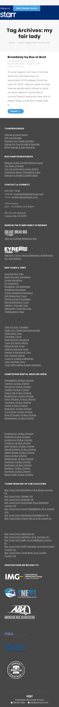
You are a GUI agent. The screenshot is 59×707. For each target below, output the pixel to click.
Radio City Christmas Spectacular (22, 330)
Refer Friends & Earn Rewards (20, 147)
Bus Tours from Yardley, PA (19, 496)
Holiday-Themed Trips (16, 305)
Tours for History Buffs (16, 343)
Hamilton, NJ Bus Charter (18, 471)
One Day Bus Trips (14, 274)
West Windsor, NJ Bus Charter (20, 399)
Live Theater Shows (15, 355)
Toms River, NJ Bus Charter (19, 411)
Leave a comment (15, 66)
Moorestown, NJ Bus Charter (19, 418)
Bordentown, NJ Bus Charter (19, 396)
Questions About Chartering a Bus (22, 172)
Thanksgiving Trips (14, 311)
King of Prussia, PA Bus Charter (20, 415)
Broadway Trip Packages (17, 286)
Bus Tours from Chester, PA (19, 499)
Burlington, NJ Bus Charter (18, 408)
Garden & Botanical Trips (18, 352)
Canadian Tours (13, 336)
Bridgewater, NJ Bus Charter (19, 458)
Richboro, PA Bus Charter (17, 468)
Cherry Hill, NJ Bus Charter (18, 393)
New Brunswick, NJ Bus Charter (20, 449)
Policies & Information (16, 134)
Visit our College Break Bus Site (21, 238)
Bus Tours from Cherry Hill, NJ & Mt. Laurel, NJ (28, 518)
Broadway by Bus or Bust (27, 57)
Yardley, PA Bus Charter (17, 389)
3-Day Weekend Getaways (19, 292)
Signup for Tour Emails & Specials (22, 144)
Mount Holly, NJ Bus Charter (19, 474)
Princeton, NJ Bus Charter (18, 386)
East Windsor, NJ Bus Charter (19, 446)
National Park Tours (15, 346)
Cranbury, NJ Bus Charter (18, 443)
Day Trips (31, 61)
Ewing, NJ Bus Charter (16, 455)
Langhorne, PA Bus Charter (18, 440)
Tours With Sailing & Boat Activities (23, 365)
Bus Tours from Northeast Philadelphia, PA (26, 515)
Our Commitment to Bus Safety (22, 169)
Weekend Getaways (15, 289)
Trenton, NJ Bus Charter (17, 383)
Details (14, 111)
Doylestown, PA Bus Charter (19, 433)
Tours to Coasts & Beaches (19, 358)
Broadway (12, 61)
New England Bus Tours (17, 302)
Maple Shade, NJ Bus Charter (20, 452)
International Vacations (17, 339)
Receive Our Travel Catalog (19, 141)
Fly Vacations (11, 283)
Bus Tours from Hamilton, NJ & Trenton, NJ (27, 537)
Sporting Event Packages (18, 299)
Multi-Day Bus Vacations (17, 277)
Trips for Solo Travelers (16, 327)
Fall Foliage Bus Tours (16, 296)
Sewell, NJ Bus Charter (16, 405)
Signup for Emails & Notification (21, 175)
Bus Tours (21, 61)
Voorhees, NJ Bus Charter (18, 402)
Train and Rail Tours (15, 361)
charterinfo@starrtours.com (29, 194)
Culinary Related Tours (16, 349)
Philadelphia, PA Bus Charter (19, 380)
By (16, 63)
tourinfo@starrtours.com (24, 197)
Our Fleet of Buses (14, 166)
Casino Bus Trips (13, 333)
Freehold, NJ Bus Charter (17, 436)
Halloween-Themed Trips (18, 308)
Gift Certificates (13, 137)
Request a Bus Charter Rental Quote (24, 162)
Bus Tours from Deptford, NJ (19, 533)
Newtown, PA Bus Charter (18, 462)
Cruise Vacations (13, 280)
